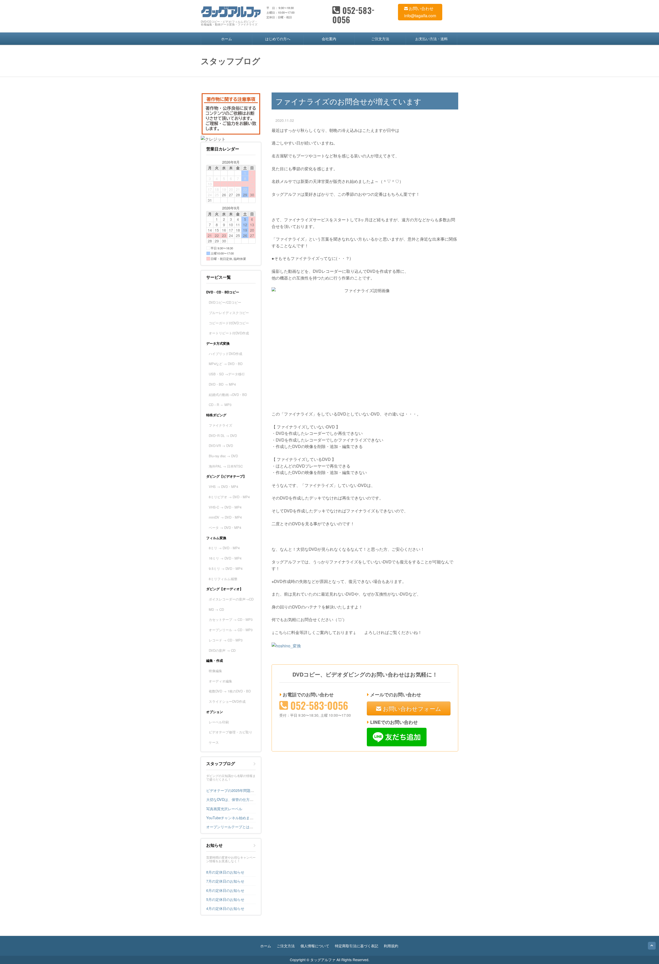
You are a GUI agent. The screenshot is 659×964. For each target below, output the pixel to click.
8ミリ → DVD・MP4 (224, 547)
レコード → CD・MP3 (225, 640)
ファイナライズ (220, 425)
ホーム (226, 38)
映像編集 (215, 670)
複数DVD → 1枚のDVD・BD (230, 691)
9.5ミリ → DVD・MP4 (225, 568)
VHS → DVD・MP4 (223, 486)
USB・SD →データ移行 (227, 373)
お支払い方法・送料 (431, 38)
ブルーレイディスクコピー (229, 312)
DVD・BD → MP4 (222, 384)
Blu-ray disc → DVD (223, 455)
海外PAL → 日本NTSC (226, 466)
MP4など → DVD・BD (225, 363)
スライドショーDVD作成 (227, 701)
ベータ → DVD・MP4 (225, 527)
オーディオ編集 (220, 681)
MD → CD (216, 609)
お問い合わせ (420, 8)
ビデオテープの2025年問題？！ (232, 790)
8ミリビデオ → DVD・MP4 (229, 496)
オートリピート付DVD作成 (229, 333)
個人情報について (314, 945)
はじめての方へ (277, 38)
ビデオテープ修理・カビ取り (230, 732)
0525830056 (353, 14)
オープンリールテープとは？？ (231, 826)
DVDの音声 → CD (222, 650)
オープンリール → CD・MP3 (231, 629)
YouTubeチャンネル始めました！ (233, 817)
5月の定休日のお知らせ (225, 899)
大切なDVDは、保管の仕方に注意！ (235, 799)
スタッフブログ (220, 763)
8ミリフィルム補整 (223, 578)
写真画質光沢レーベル (224, 808)
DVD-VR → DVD (221, 445)
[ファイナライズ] (286, 645)
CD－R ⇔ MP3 (220, 404)
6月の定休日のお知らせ (225, 890)
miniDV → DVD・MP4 (225, 517)
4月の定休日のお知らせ (225, 908)
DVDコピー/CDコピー (225, 302)
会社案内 (329, 38)
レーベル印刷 (219, 722)
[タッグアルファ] (231, 10)
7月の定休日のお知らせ (225, 881)
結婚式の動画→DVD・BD (228, 394)
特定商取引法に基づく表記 (356, 945)
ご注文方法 (380, 38)
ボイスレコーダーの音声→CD (231, 599)
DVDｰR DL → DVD (223, 435)
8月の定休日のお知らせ (225, 872)
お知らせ (214, 845)
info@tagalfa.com (420, 16)
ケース (214, 742)
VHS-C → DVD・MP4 (225, 507)
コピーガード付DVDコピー (229, 322)
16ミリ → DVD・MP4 (225, 558)
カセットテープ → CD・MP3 (231, 619)
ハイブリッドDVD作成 (225, 353)
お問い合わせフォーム (411, 708)
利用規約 (391, 945)
